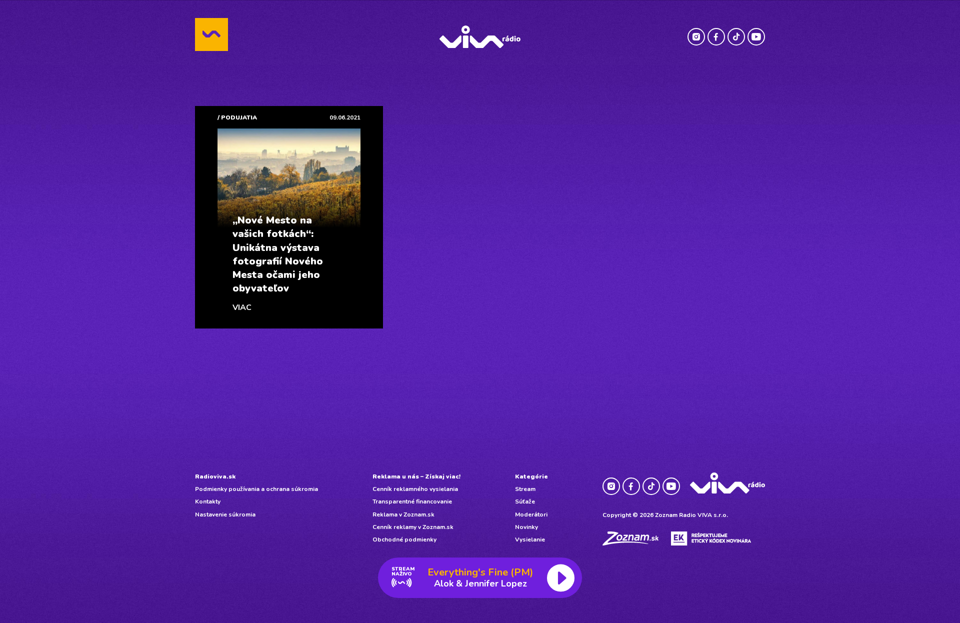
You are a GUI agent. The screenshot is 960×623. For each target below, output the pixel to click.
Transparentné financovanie (412, 502)
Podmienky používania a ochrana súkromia (256, 489)
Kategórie (531, 476)
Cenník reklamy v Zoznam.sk (413, 527)
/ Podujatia (237, 118)
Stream (525, 489)
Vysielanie (530, 540)
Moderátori (531, 514)
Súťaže (525, 502)
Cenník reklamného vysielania (415, 489)
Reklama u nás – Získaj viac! (416, 476)
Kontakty (207, 502)
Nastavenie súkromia (225, 514)
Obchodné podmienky (404, 540)
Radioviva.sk (215, 476)
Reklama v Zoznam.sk (403, 514)
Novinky (526, 527)
